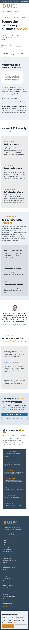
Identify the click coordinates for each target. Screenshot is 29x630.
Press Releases (6, 583)
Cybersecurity (9, 11)
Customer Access (8, 1)
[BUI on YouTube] (9, 606)
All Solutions (6, 569)
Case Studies (6, 578)
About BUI (5, 594)
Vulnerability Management (9, 560)
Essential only (21, 626)
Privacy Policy (15, 622)
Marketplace (16, 1)
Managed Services (7, 551)
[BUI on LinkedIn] (6, 606)
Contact (2, 1)
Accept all (8, 626)
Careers (5, 599)
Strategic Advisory (7, 549)
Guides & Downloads (8, 585)
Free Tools (5, 587)
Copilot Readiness (7, 565)
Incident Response (24, 1)
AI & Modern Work (7, 545)
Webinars (5, 581)
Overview (5, 53)
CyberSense (6, 563)
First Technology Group (9, 596)
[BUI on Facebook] (4, 606)
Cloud (4, 542)
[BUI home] (13, 6)
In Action (13, 54)
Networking (6, 547)
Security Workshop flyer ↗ (14, 418)
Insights (5, 576)
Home (2, 11)
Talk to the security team (14, 414)
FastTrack (21, 53)
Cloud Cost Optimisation (9, 567)
